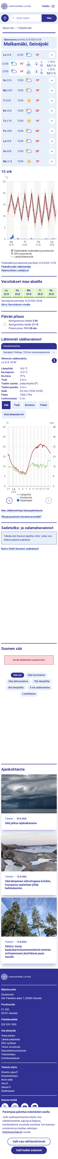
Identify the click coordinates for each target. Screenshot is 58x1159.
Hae (49, 18)
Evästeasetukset (10, 1058)
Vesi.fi (4, 1083)
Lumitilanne (29, 693)
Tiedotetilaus (8, 1054)
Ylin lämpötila (41, 681)
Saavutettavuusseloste (13, 1050)
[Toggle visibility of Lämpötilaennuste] (22, 256)
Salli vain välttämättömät (29, 1141)
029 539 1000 (8, 1024)
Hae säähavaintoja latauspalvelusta (22, 510)
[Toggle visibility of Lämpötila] (24, 494)
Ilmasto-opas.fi (9, 1072)
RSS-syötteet (8, 1043)
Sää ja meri (8, 28)
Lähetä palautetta (10, 1039)
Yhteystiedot (8, 1035)
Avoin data (7, 1079)
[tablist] (29, 409)
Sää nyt (17, 675)
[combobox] (28, 18)
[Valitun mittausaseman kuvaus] (54, 360)
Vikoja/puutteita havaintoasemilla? (21, 516)
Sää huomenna (36, 675)
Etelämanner (8, 1090)
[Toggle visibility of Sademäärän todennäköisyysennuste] (32, 250)
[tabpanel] (29, 461)
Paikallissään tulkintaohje (16, 266)
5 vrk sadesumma (40, 687)
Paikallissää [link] (24, 28)
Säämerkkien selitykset (15, 270)
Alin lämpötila (16, 687)
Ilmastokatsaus (9, 1075)
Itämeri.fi (6, 1087)
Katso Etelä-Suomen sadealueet (20, 548)
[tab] (6, 405)
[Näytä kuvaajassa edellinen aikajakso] (9, 500)
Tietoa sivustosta (10, 1046)
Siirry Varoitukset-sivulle (15, 304)
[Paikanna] (5, 18)
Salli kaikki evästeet (29, 1150)
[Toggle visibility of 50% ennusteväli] (21, 253)
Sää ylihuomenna (18, 681)
